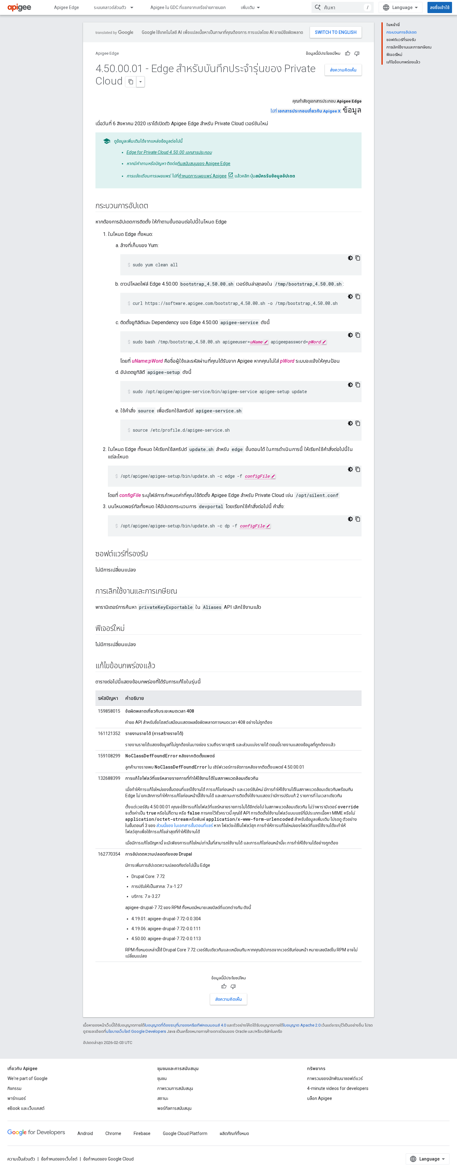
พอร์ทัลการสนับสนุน (174, 1108)
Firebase (142, 1133)
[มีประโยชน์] (347, 53)
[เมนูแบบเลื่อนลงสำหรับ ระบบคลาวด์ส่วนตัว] (134, 7)
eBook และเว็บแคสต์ (25, 1108)
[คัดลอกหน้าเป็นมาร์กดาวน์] (130, 81)
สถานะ (162, 1098)
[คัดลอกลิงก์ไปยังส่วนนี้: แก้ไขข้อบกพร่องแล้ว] (161, 666)
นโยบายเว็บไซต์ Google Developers (136, 1031)
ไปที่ (305, 111)
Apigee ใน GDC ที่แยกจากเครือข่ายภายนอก (188, 7)
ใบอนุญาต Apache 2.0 (302, 1025)
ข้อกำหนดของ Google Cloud (108, 1158)
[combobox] (343, 7)
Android (85, 1133)
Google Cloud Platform (185, 1133)
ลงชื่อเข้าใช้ (440, 7)
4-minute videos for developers (337, 1088)
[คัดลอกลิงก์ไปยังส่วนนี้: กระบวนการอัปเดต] (154, 206)
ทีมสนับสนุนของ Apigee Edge (204, 163)
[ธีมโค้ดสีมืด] (350, 258)
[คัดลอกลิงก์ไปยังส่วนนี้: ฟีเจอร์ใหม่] (131, 629)
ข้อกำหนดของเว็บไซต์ (59, 1158)
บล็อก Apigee (319, 1098)
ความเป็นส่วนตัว (21, 1158)
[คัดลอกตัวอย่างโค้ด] (358, 258)
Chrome (113, 1133)
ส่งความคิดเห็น (343, 69)
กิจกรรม (14, 1088)
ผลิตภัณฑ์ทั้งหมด (234, 1133)
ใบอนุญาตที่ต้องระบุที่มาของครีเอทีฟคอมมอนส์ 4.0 (185, 1025)
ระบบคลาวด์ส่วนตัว (110, 7)
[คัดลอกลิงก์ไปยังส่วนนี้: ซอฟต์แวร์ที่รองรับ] (154, 554)
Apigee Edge (66, 7)
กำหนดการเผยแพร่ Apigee (203, 175)
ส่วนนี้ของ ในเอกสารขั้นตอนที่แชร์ (184, 825)
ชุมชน (162, 1078)
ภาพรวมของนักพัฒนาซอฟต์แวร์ (335, 1078)
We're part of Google (27, 1078)
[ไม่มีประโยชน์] (357, 53)
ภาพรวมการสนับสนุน (175, 1088)
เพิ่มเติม (248, 7)
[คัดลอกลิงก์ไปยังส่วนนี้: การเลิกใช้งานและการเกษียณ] (183, 591)
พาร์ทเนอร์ (16, 1098)
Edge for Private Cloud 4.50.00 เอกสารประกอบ (169, 152)
